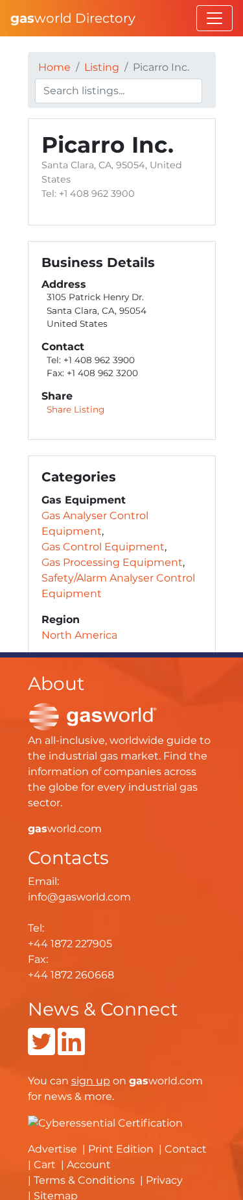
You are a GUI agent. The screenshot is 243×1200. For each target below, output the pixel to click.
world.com (65, 829)
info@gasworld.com (79, 897)
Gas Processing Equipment (112, 562)
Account (89, 1164)
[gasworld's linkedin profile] (71, 1049)
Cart (45, 1164)
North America (79, 635)
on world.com (137, 1081)
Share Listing (75, 409)
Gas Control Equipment (103, 547)
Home (54, 67)
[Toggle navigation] (214, 18)
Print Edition (121, 1149)
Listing (101, 67)
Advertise (52, 1149)
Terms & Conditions (84, 1180)
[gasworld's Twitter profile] (41, 1049)
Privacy (164, 1180)
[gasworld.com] (92, 715)
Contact (186, 1149)
